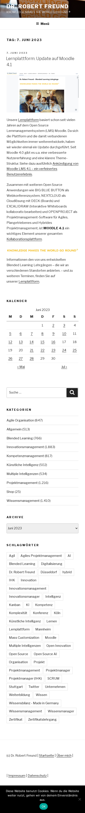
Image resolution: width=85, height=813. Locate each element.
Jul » (64, 367)
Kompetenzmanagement (25, 456)
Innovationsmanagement (25, 447)
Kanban (14, 605)
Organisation (18, 662)
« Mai (21, 367)
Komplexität (18, 613)
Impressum (16, 776)
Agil (12, 556)
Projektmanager (58, 670)
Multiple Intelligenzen (22, 474)
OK (44, 806)
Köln (57, 613)
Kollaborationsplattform (24, 239)
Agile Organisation (20, 420)
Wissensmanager (61, 711)
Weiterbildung (19, 695)
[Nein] (79, 799)
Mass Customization (24, 638)
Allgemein (14, 429)
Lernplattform (28, 120)
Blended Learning (20, 438)
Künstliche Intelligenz (22, 465)
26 (10, 359)
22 (42, 350)
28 (32, 359)
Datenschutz (37, 776)
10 (64, 334)
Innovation (28, 580)
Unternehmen (55, 687)
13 (21, 342)
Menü (45, 24)
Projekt (39, 662)
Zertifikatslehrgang (42, 720)
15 (42, 342)
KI (27, 605)
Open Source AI (45, 654)
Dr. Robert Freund (38, 6)
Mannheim (43, 629)
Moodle (50, 638)
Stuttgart (16, 687)
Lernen (51, 621)
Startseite (46, 756)
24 (64, 350)
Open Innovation (58, 646)
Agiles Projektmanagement (41, 556)
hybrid (67, 572)
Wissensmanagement (23, 501)
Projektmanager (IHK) (25, 678)
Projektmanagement (22, 483)
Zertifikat (15, 720)
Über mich (63, 756)
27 (21, 359)
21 (32, 350)
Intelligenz (53, 597)
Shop (10, 492)
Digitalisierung (51, 564)
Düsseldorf (49, 572)
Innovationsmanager (24, 597)
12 (10, 342)
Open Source (18, 654)
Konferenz (40, 613)
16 (53, 342)
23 (53, 350)
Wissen (41, 695)
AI (69, 556)
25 (75, 350)
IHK (12, 580)
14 (32, 342)
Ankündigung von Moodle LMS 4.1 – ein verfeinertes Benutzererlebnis (42, 169)
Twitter (34, 687)
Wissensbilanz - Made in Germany (34, 703)
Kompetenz (44, 605)
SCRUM (54, 678)
